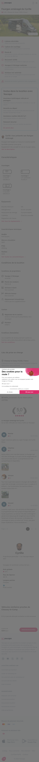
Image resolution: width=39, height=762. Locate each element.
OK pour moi (29, 392)
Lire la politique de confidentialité (10, 386)
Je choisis (10, 392)
